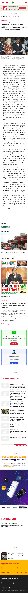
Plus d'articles (20, 445)
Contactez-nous (7, 583)
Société (15, 16)
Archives (20, 323)
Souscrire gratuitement (9, 568)
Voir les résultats (14, 323)
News (9, 16)
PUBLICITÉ (13, 13)
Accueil (3, 16)
